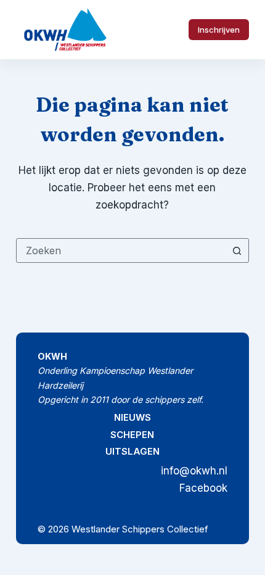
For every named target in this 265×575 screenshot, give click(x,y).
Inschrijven (219, 30)
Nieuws (132, 417)
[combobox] (121, 250)
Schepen (132, 434)
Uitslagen (132, 451)
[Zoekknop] (236, 250)
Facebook (203, 488)
